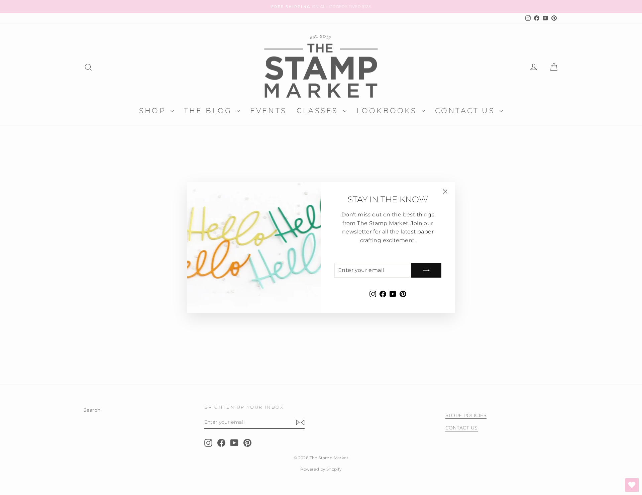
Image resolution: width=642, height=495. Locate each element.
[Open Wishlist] (632, 485)
